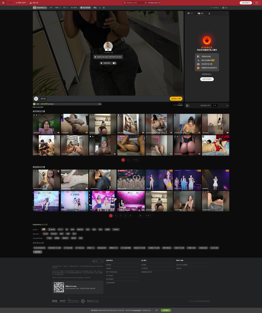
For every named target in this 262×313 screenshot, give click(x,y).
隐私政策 (108, 265)
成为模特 (143, 265)
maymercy (37, 224)
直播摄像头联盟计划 (146, 272)
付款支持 (178, 268)
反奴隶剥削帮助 (110, 282)
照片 (65, 7)
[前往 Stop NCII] (93, 301)
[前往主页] (10, 3)
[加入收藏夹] (36, 99)
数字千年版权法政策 (111, 272)
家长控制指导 (110, 279)
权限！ (210, 74)
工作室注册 (144, 268)
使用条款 (108, 268)
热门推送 (74, 7)
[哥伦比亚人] (43, 229)
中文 (96, 261)
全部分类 (37, 252)
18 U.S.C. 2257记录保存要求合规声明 (199, 301)
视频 (58, 7)
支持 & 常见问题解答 (182, 265)
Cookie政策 (109, 275)
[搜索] (145, 2)
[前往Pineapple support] (83, 301)
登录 (256, 3)
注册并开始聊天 (207, 79)
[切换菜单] (3, 3)
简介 (51, 7)
